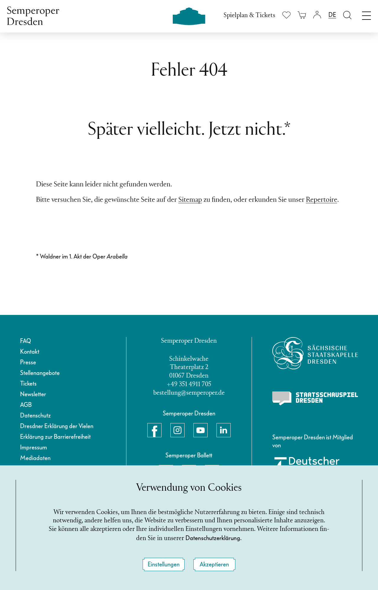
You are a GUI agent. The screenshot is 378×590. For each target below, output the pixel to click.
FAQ (25, 341)
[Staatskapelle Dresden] (315, 353)
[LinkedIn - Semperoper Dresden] (223, 430)
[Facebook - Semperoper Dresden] (154, 430)
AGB (26, 405)
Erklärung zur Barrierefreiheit (55, 436)
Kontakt (29, 351)
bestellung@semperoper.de (189, 393)
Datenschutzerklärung (212, 538)
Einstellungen (164, 564)
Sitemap (190, 200)
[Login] (317, 15)
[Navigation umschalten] (366, 14)
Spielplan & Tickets (249, 15)
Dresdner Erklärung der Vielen (56, 426)
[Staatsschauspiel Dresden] (315, 398)
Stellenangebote (40, 373)
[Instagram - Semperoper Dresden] (177, 430)
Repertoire (321, 200)
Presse (28, 362)
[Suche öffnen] (347, 15)
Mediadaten (35, 458)
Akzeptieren (214, 564)
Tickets (28, 383)
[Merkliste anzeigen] (286, 15)
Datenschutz (35, 415)
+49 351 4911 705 (189, 384)
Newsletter (33, 394)
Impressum (33, 447)
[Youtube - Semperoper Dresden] (200, 430)
